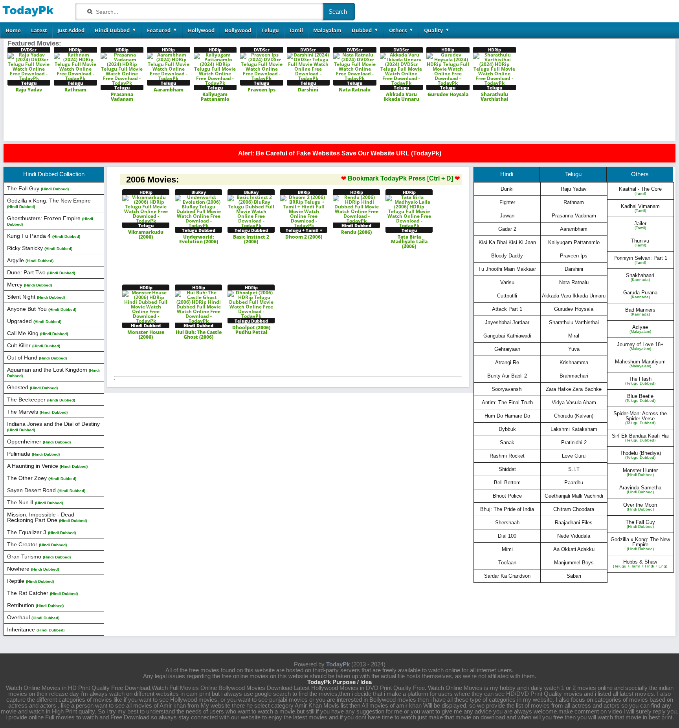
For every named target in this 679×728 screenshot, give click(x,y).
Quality (433, 30)
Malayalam (327, 30)
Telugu (270, 30)
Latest (39, 30)
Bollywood (238, 30)
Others (398, 30)
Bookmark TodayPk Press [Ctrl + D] (400, 178)
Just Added (70, 30)
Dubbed (362, 30)
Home (13, 30)
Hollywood (201, 30)
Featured (159, 30)
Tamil (296, 30)
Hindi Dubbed (112, 30)
